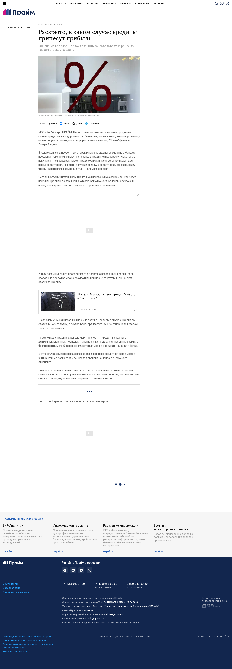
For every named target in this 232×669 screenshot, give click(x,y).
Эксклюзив (44, 401)
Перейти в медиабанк (88, 115)
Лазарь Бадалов (74, 401)
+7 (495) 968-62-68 (105, 585)
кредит (58, 401)
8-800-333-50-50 (137, 585)
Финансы (125, 3)
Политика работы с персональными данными (24, 640)
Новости (61, 3)
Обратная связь (12, 587)
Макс (67, 123)
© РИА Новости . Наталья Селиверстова (57, 115)
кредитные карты (97, 401)
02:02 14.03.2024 (46, 24)
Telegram (94, 123)
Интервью (160, 3)
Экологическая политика (15, 651)
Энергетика (109, 3)
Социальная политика (13, 648)
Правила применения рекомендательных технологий (28, 644)
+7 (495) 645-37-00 (73, 583)
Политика (93, 3)
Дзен (79, 123)
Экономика (76, 3)
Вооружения (142, 3)
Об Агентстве (11, 583)
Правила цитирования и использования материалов (28, 636)
